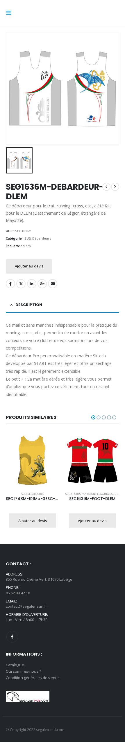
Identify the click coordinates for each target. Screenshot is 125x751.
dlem (27, 246)
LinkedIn (31, 283)
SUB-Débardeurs (37, 238)
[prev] (106, 187)
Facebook (10, 283)
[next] (115, 187)
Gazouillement (21, 283)
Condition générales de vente (32, 677)
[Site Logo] (26, 13)
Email (52, 283)
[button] (10, 13)
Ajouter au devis (29, 266)
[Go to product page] (33, 460)
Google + (42, 283)
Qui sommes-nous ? (23, 671)
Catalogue (15, 664)
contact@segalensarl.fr (26, 606)
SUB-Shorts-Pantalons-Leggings (87, 494)
